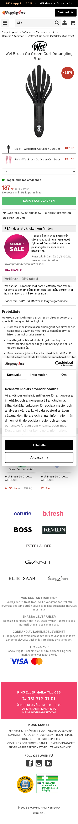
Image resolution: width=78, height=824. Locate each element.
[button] (72, 23)
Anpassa (36, 457)
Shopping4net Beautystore (28, 747)
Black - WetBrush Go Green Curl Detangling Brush (45, 148)
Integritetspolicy (47, 739)
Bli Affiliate (64, 735)
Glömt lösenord (60, 731)
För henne (41, 32)
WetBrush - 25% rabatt (21, 279)
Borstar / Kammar (13, 36)
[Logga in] (64, 23)
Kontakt (14, 735)
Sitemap (55, 808)
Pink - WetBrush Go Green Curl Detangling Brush (45, 159)
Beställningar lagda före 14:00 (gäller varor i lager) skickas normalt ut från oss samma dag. (39, 621)
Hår (53, 32)
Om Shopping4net (63, 743)
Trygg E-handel (61, 747)
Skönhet (27, 32)
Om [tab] (64, 374)
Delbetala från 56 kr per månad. (22, 192)
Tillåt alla (39, 445)
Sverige (37, 813)
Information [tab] (38, 374)
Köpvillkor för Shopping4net (26, 743)
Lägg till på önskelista (23, 213)
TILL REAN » (13, 270)
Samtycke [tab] (14, 374)
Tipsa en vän (15, 218)
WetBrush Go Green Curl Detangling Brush (51, 36)
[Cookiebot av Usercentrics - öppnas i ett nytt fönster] (55, 363)
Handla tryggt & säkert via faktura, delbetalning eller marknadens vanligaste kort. (39, 651)
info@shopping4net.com (39, 712)
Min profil (16, 731)
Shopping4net (10, 32)
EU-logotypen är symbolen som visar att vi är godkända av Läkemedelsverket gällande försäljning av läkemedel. (39, 636)
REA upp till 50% (19, 3)
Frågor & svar (35, 731)
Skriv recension (59, 213)
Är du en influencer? (38, 735)
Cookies (26, 739)
